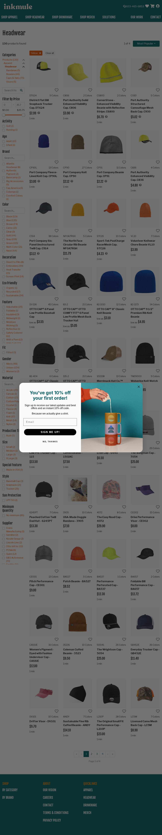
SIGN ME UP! (50, 432)
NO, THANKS (50, 442)
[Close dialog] (138, 386)
